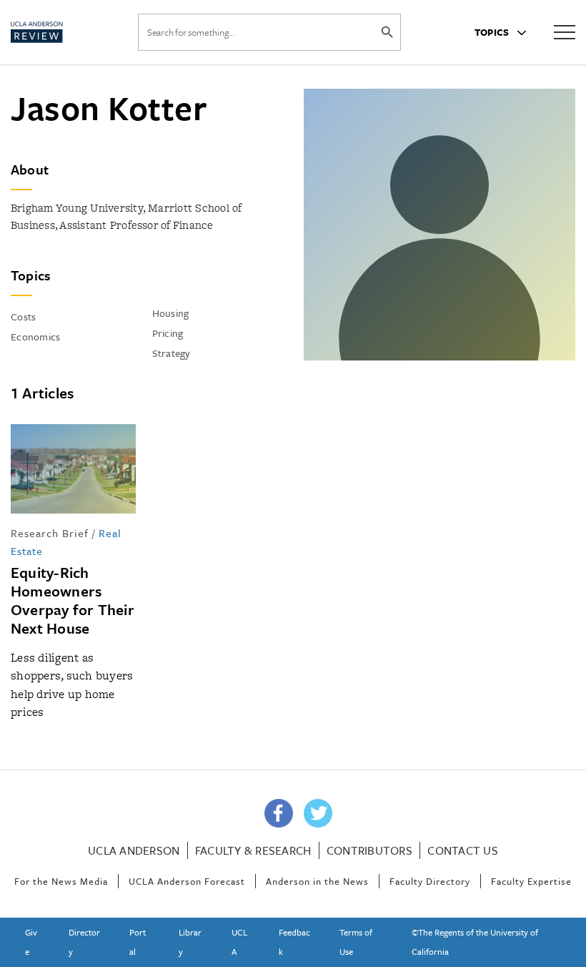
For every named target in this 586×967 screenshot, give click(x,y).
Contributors (369, 850)
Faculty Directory (429, 881)
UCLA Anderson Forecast (187, 881)
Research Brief (50, 533)
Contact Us (462, 850)
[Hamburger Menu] (564, 31)
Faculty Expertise (531, 881)
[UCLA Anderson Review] (58, 32)
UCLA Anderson (133, 850)
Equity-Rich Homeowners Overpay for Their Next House (72, 600)
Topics (493, 32)
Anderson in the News (317, 881)
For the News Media (61, 881)
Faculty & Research (253, 850)
